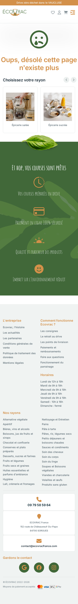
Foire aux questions (52, 357)
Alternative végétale (15, 419)
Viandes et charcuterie (55, 475)
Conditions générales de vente (17, 345)
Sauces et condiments (55, 447)
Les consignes (49, 331)
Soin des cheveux (52, 451)
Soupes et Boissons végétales (54, 468)
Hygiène (8, 479)
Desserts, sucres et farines (19, 456)
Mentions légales (13, 362)
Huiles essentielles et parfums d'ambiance (16, 472)
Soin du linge (50, 461)
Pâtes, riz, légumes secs (57, 433)
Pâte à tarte (49, 429)
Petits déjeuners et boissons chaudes (53, 440)
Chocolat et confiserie (16, 442)
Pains (45, 424)
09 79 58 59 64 (39, 505)
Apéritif (7, 424)
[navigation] (73, 12)
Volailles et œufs (52, 479)
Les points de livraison (54, 342)
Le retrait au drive (51, 336)
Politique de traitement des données (19, 355)
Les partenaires (12, 338)
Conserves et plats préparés (14, 449)
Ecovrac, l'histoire (13, 327)
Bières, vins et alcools (16, 429)
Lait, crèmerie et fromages (19, 483)
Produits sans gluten (54, 484)
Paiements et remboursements (50, 349)
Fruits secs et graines (16, 465)
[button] (66, 12)
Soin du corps (50, 456)
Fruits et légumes (13, 460)
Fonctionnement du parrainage (51, 364)
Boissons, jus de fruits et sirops (18, 435)
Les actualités (11, 332)
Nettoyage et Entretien (55, 419)
